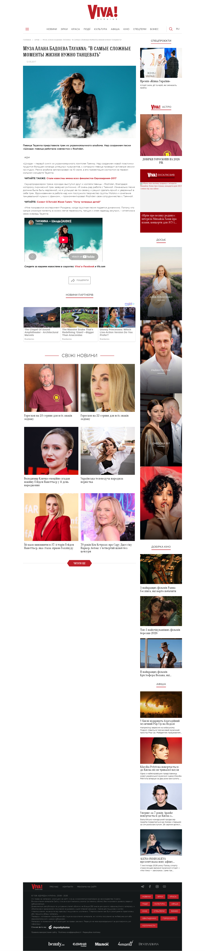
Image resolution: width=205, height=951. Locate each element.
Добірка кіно (161, 547)
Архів (36, 40)
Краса (173, 897)
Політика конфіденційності (69, 932)
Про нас (54, 887)
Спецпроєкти (161, 41)
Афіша (161, 684)
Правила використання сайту (44, 932)
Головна (27, 40)
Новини (146, 897)
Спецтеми (159, 911)
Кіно (144, 911)
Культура (160, 904)
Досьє (161, 240)
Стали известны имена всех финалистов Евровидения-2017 (81, 178)
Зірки (160, 897)
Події (145, 904)
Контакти (68, 887)
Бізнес (174, 911)
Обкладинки (149, 918)
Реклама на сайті (87, 887)
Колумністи (148, 926)
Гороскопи (169, 918)
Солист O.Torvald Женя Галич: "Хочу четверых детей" (69, 202)
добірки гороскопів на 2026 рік (161, 161)
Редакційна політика (91, 932)
